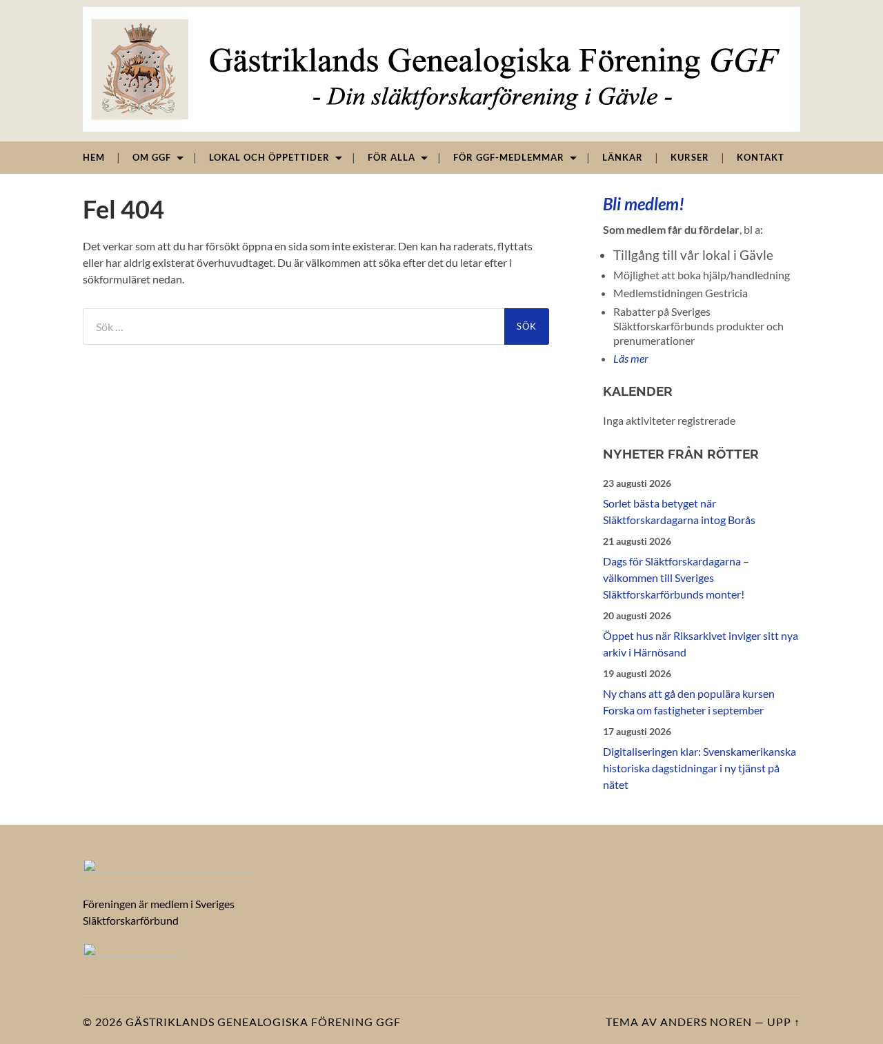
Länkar (622, 157)
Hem (94, 157)
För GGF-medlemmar (508, 157)
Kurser (690, 157)
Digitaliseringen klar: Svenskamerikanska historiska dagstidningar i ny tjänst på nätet (699, 768)
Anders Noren (706, 1021)
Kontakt (760, 157)
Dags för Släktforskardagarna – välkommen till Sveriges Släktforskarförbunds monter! (676, 577)
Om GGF (151, 157)
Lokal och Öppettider (269, 157)
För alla (391, 157)
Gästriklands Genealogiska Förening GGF (263, 1021)
